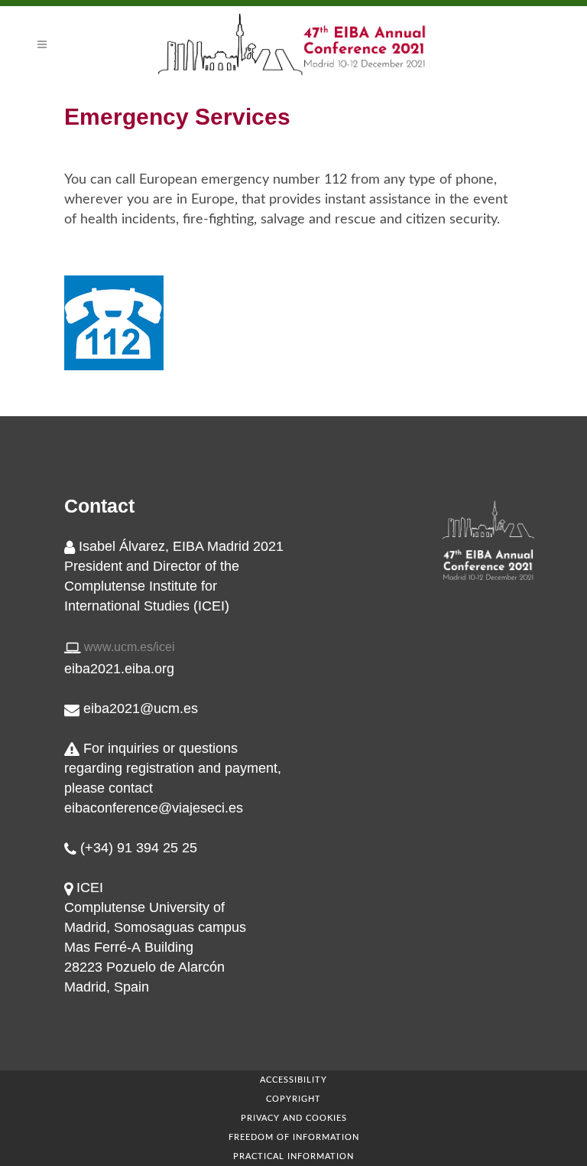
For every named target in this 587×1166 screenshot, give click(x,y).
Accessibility (293, 1080)
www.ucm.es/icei (129, 646)
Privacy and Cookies (294, 1118)
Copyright (293, 1099)
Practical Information (293, 1156)
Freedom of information (294, 1137)
